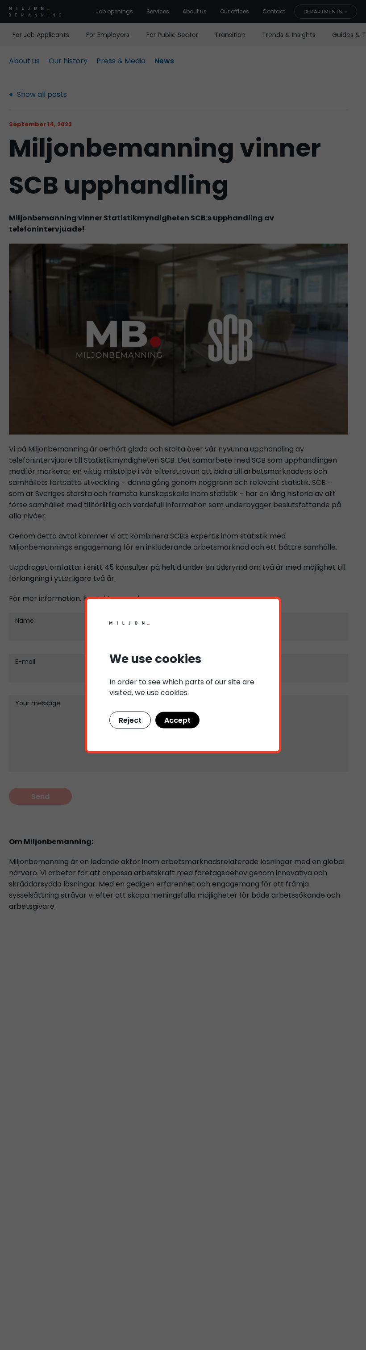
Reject (130, 720)
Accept (177, 720)
